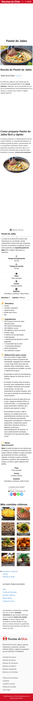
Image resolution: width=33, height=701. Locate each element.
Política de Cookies (9, 687)
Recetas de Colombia (10, 672)
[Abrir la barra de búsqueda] (22, 1)
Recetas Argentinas (9, 669)
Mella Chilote (7, 598)
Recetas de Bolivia (9, 660)
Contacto (6, 681)
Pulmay (5, 574)
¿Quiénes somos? (9, 684)
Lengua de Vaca (8, 601)
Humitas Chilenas (9, 595)
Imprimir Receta (17, 230)
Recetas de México (9, 666)
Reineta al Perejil (9, 577)
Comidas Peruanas (9, 657)
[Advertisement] (16, 21)
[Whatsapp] (18, 494)
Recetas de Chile (11, 1)
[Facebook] (11, 494)
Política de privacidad (10, 678)
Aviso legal (6, 690)
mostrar (18, 75)
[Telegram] (21, 494)
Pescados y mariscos (10, 571)
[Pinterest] (14, 494)
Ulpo (4, 589)
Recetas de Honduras (10, 663)
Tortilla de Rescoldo (10, 592)
